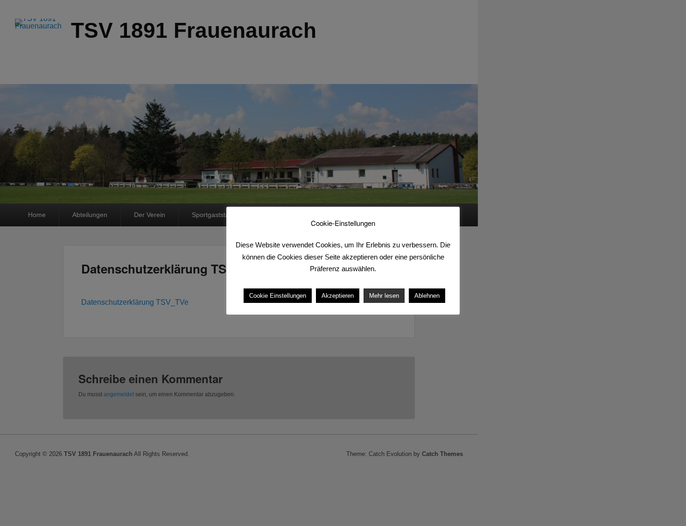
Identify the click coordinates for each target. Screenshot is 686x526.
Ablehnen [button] (427, 295)
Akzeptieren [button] (338, 295)
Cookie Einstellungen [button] (277, 295)
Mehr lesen (384, 295)
